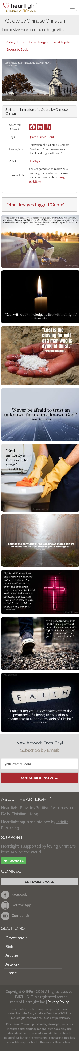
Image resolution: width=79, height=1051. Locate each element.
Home (11, 972)
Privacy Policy (58, 1002)
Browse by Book (17, 49)
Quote (32, 137)
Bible (9, 946)
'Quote (56, 204)
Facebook (19, 894)
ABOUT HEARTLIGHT (26, 799)
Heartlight (35, 161)
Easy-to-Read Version (42, 1013)
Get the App (21, 905)
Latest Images (38, 42)
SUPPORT (12, 837)
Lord (51, 137)
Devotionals (16, 937)
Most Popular (61, 42)
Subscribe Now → (39, 778)
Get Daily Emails (39, 882)
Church (41, 137)
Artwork (12, 964)
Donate (14, 861)
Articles (11, 955)
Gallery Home (15, 42)
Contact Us (21, 915)
